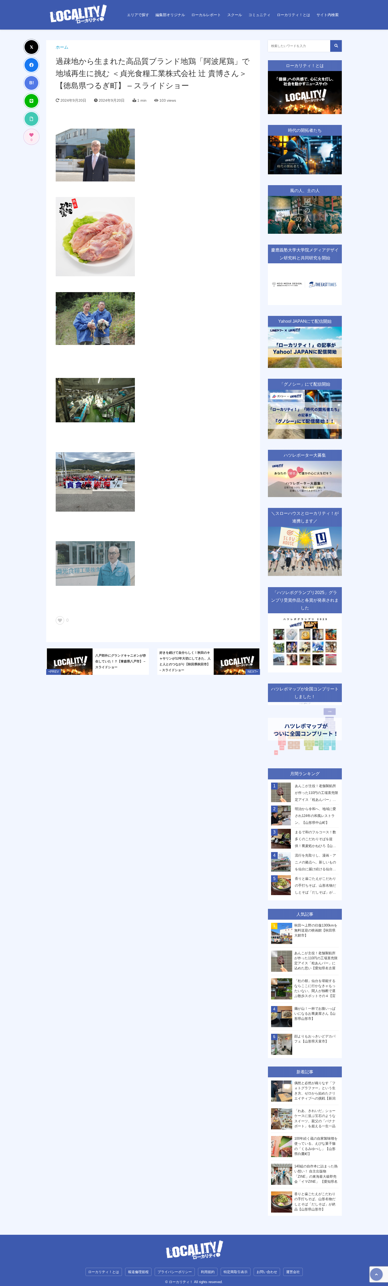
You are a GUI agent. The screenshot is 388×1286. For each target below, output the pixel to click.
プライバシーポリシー (175, 1272)
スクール (234, 15)
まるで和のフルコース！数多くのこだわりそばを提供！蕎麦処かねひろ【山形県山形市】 (315, 840)
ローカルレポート (206, 15)
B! (31, 83)
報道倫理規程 (138, 1272)
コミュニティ (259, 15)
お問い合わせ (267, 1272)
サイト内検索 (327, 15)
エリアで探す (138, 15)
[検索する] (336, 46)
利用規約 (208, 1272)
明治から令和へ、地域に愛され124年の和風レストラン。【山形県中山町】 (315, 816)
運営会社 (293, 1272)
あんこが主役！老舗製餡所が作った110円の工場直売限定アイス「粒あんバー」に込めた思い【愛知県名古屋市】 (316, 794)
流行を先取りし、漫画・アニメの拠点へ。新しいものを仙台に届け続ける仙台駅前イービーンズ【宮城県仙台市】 (315, 863)
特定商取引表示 (236, 1272)
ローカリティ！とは (293, 15)
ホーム (62, 47)
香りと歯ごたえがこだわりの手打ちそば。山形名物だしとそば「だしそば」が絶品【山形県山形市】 (315, 887)
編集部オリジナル (170, 15)
